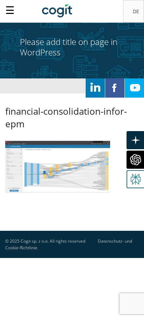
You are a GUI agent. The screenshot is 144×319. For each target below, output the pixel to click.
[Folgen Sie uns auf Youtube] (134, 88)
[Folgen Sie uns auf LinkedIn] (95, 88)
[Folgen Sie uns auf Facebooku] (114, 88)
